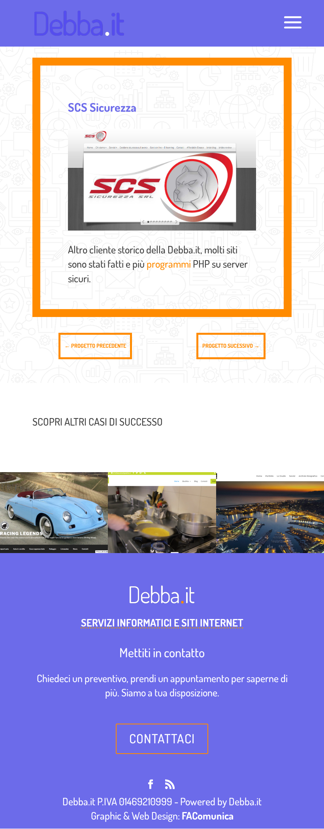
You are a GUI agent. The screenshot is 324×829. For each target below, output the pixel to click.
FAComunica (208, 815)
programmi (169, 263)
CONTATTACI (162, 738)
